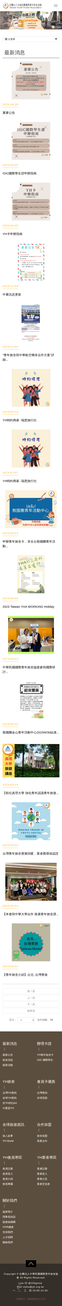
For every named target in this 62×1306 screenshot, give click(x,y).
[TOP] (31, 1264)
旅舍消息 (8, 1059)
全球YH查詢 (10, 1097)
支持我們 (8, 1232)
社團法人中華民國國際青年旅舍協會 (28, 6)
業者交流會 (43, 1183)
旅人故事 (8, 1135)
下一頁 (31, 1004)
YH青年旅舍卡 (45, 1054)
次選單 (11, 39)
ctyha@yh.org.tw (33, 1286)
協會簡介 (8, 1211)
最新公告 (8, 1054)
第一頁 (31, 991)
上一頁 (31, 997)
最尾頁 (31, 1010)
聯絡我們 (8, 1242)
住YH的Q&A (10, 1102)
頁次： (13, 1019)
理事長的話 (9, 1216)
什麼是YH (8, 1108)
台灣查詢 (42, 1092)
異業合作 (42, 1140)
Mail (19, 1286)
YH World (8, 1140)
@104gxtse (35, 1283)
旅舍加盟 (42, 1135)
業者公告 (42, 1178)
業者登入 (42, 1173)
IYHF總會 (8, 1227)
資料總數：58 (45, 1019)
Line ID (22, 1283)
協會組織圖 (9, 1221)
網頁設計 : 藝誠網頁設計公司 (31, 1299)
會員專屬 (8, 1183)
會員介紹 (8, 1178)
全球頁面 (42, 1097)
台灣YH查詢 (10, 1092)
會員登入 (8, 1173)
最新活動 (8, 1065)
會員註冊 (8, 1168)
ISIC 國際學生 (45, 1059)
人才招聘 (8, 1237)
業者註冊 (42, 1168)
